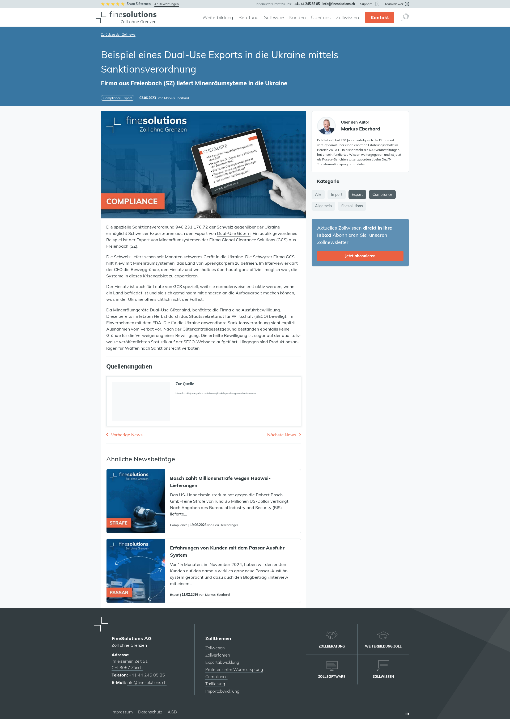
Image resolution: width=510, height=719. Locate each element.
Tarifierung (215, 683)
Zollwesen (215, 647)
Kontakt (380, 17)
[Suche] (405, 17)
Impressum (122, 711)
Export (357, 194)
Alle (318, 194)
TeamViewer (394, 4)
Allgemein (323, 206)
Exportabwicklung (222, 662)
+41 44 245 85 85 (147, 675)
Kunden (297, 17)
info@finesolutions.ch (147, 682)
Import (336, 194)
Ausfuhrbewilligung (260, 309)
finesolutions (352, 206)
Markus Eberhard (176, 98)
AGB (172, 711)
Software (274, 17)
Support (366, 4)
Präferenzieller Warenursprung (234, 669)
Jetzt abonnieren (360, 255)
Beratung (249, 17)
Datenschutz (150, 711)
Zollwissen (347, 17)
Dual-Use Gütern (233, 233)
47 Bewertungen (166, 4)
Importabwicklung (222, 691)
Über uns (321, 17)
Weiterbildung (217, 17)
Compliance (382, 194)
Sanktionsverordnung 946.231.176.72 (170, 227)
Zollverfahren (217, 655)
